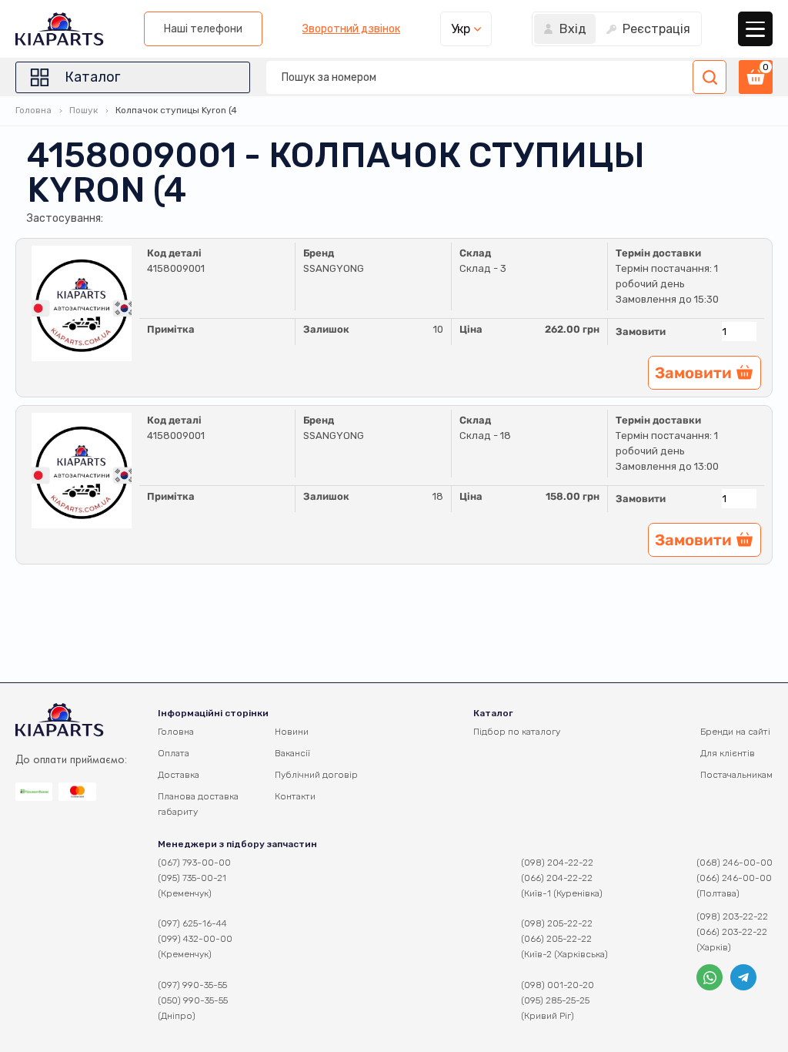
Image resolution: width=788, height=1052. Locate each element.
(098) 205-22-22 (557, 923)
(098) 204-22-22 (557, 862)
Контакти (295, 796)
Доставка (178, 774)
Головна (33, 110)
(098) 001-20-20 (557, 985)
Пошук (83, 110)
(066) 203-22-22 (731, 931)
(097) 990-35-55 (192, 985)
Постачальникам (736, 774)
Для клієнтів (727, 753)
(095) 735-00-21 (192, 878)
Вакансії (292, 753)
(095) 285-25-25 (555, 1000)
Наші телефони (203, 28)
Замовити (641, 331)
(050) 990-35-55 (193, 1000)
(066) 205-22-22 (556, 938)
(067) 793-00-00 (194, 862)
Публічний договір (316, 774)
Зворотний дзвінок (351, 29)
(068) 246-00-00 (734, 862)
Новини (292, 731)
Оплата (173, 753)
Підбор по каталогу (516, 731)
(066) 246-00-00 (734, 878)
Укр (460, 29)
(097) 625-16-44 (192, 923)
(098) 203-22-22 (732, 916)
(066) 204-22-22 (557, 878)
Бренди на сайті (735, 731)
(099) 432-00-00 (195, 938)
